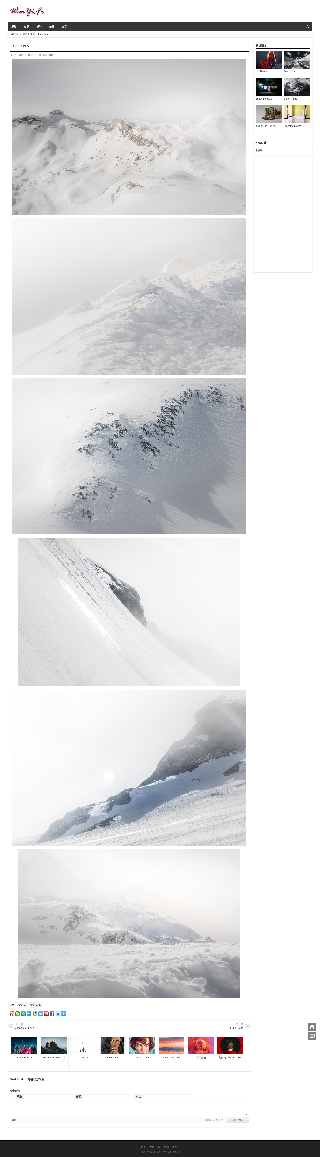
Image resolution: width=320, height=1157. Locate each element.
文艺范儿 (35, 1005)
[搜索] (307, 26)
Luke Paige (236, 1027)
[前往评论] (312, 1036)
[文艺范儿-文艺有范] (29, 5)
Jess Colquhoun (24, 1027)
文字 (64, 26)
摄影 (14, 26)
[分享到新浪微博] (12, 1013)
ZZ (14, 55)
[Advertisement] (283, 215)
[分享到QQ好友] (35, 1013)
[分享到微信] (17, 1013)
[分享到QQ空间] (23, 1013)
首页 (25, 34)
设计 (39, 26)
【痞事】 (260, 150)
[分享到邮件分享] (40, 1013)
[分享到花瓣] (46, 1013)
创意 (26, 26)
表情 (14, 1119)
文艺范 (22, 1005)
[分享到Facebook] (52, 1013)
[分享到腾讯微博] (29, 1013)
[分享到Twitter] (58, 1013)
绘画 (51, 26)
